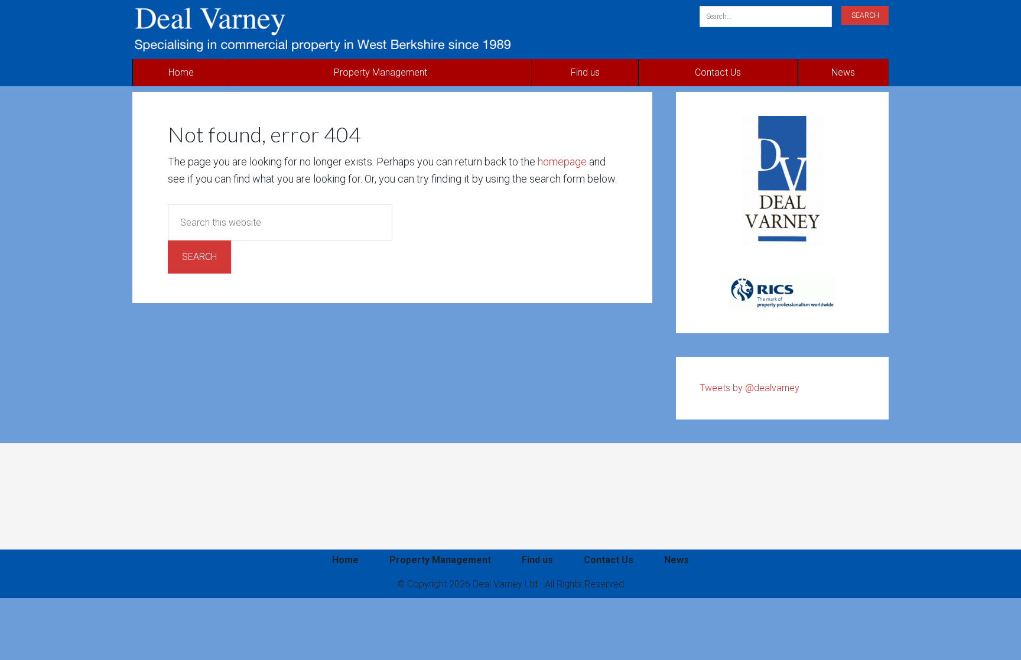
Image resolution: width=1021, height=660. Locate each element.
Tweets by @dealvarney (749, 388)
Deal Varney (382, 29)
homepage (562, 161)
